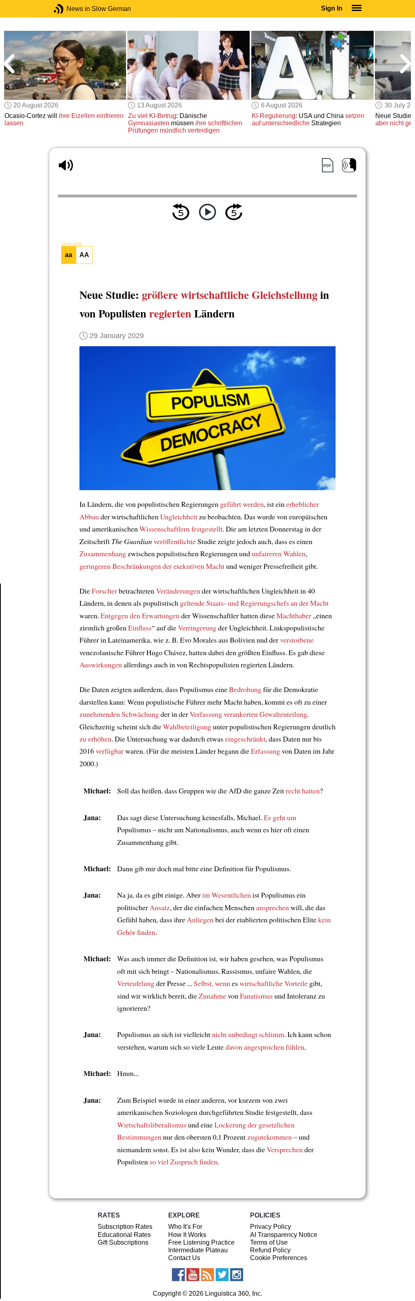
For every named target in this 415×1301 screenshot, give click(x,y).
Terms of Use (269, 1242)
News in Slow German (70, 8)
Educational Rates (124, 1234)
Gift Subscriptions (123, 1242)
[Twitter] (222, 1274)
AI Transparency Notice (283, 1234)
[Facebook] (178, 1274)
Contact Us (184, 1257)
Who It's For (185, 1226)
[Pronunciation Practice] (349, 165)
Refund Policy (270, 1250)
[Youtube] (192, 1274)
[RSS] (207, 1274)
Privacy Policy (270, 1226)
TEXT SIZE (71, 244)
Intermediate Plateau (198, 1250)
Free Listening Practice (201, 1242)
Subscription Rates (125, 1226)
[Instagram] (236, 1274)
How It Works (187, 1234)
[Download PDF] (327, 165)
